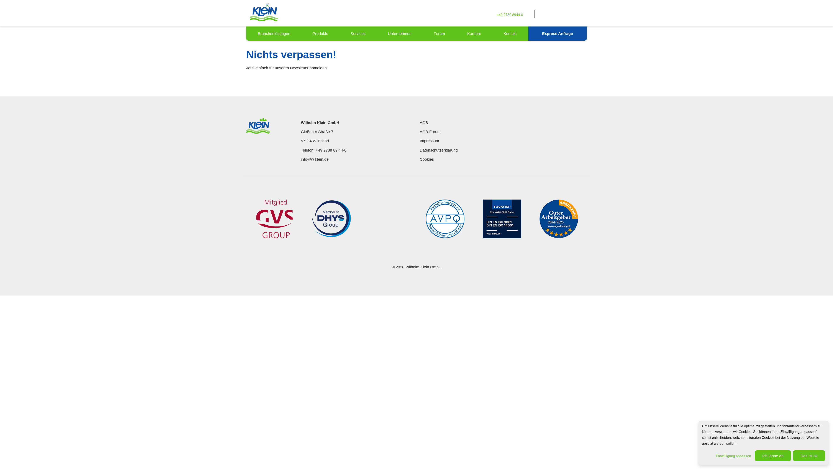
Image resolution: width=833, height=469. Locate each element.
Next (590, 222)
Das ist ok (809, 456)
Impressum (429, 141)
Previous (243, 222)
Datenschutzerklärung (439, 150)
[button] (274, 34)
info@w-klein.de (315, 159)
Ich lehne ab (773, 456)
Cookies (427, 159)
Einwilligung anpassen (733, 456)
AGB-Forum (430, 132)
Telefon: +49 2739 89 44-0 (323, 150)
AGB (424, 123)
